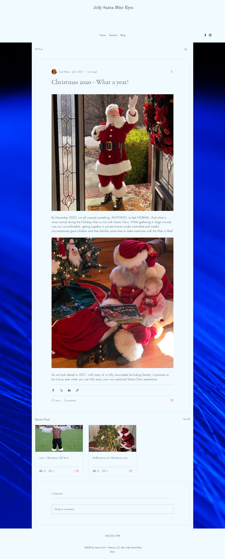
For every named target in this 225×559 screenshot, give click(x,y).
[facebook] (205, 35)
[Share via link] (77, 390)
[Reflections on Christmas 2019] (112, 438)
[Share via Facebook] (53, 390)
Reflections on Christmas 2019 (110, 457)
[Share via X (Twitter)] (61, 390)
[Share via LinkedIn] (69, 390)
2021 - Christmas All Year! (54, 457)
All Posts (39, 49)
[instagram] (210, 35)
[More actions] (171, 72)
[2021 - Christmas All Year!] (59, 438)
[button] (185, 49)
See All (186, 418)
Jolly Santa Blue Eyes (113, 7)
